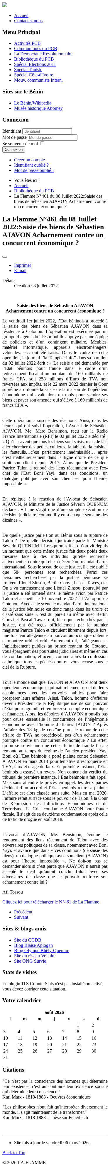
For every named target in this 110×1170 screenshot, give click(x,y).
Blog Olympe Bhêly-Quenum (41, 950)
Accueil (21, 15)
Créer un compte (29, 159)
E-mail (20, 270)
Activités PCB (27, 43)
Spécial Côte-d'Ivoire (33, 74)
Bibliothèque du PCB (34, 59)
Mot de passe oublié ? (34, 170)
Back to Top (13, 1152)
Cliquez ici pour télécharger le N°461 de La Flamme (50, 901)
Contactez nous (28, 20)
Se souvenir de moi (20, 143)
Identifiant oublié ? (31, 165)
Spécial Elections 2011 (35, 64)
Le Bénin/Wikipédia (32, 102)
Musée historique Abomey (38, 108)
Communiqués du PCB (35, 48)
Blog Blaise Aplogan (33, 945)
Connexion (14, 149)
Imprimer (22, 265)
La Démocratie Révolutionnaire (43, 53)
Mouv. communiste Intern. (38, 80)
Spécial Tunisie (28, 69)
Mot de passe (15, 137)
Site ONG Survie (30, 961)
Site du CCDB (27, 939)
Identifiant (11, 131)
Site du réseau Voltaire (34, 955)
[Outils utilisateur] (4, 257)
